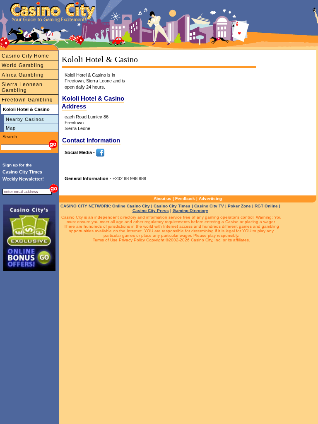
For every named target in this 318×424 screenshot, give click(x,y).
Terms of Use (105, 240)
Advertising (210, 198)
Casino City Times (172, 206)
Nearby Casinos (25, 119)
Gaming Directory (190, 210)
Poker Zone (239, 206)
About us (162, 198)
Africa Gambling (23, 75)
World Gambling (23, 65)
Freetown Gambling (27, 100)
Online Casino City (131, 206)
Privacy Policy (132, 240)
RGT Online (266, 206)
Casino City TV (209, 206)
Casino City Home (25, 56)
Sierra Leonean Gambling (22, 87)
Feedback (185, 198)
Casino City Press (150, 210)
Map (11, 127)
